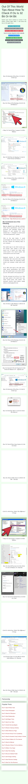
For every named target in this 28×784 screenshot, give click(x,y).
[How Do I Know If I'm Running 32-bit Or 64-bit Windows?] (14, 91)
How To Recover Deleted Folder (10, 753)
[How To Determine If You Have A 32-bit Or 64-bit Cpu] (14, 61)
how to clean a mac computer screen (14, 30)
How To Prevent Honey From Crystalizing (12, 733)
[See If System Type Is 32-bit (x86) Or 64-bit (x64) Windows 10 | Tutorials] (14, 645)
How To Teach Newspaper (8, 710)
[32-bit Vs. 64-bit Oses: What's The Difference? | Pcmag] (14, 496)
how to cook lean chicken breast (14, 37)
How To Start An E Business (8, 713)
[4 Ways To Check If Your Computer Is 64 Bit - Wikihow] (14, 118)
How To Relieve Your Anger (8, 748)
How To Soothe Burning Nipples (9, 725)
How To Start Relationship (8, 716)
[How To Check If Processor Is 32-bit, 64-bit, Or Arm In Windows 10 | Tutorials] (14, 554)
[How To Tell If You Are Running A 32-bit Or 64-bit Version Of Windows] (14, 145)
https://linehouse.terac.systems (17, 218)
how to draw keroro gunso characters (14, 28)
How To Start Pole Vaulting (8, 750)
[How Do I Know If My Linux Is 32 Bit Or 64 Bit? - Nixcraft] (14, 463)
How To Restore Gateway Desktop (10, 727)
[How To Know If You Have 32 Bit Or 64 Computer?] (14, 169)
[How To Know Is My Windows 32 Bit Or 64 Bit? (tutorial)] (14, 295)
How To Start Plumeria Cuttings (9, 759)
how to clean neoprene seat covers (14, 40)
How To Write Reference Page (9, 730)
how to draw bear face (14, 35)
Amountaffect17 (13, 1)
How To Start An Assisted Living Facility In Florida (14, 736)
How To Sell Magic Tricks (8, 719)
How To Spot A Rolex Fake (8, 707)
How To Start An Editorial (8, 742)
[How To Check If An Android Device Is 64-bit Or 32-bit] (14, 583)
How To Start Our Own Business (10, 762)
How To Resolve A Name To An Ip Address (12, 745)
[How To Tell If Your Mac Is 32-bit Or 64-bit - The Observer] (14, 402)
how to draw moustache (14, 26)
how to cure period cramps (14, 42)
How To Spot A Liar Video (8, 722)
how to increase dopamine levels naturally (14, 33)
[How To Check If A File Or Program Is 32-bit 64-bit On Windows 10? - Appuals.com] (14, 356)
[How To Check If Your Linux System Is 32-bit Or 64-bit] (14, 429)
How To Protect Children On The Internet (12, 739)
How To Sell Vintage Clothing (9, 756)
